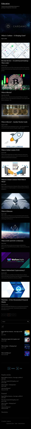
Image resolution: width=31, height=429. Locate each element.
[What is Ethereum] (15, 201)
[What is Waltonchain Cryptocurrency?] (15, 260)
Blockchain (4, 10)
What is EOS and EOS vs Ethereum (12, 241)
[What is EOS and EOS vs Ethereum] (15, 230)
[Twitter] (17, 368)
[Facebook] (9, 368)
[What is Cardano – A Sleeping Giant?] (15, 26)
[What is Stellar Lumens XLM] (15, 140)
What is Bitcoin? (6, 92)
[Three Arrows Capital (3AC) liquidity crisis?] (27, 339)
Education (21, 10)
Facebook (13, 368)
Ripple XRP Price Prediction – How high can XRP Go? (12, 377)
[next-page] (14, 315)
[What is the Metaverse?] (27, 353)
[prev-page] (2, 315)
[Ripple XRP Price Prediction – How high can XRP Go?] (27, 333)
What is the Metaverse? (6, 352)
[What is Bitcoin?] (15, 82)
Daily (16, 10)
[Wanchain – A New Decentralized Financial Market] (15, 290)
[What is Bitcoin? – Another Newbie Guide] (15, 112)
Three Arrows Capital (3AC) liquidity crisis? (10, 339)
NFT (24, 10)
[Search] (28, 321)
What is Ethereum (6, 211)
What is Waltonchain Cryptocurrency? (13, 270)
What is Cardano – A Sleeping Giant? (9, 346)
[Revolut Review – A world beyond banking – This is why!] (15, 50)
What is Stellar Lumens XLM (10, 150)
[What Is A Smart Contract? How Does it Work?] (15, 169)
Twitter (21, 368)
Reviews (28, 10)
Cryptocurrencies (10, 10)
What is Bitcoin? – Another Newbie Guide (14, 122)
